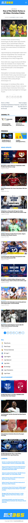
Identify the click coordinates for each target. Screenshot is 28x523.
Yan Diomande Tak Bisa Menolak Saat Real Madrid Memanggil (13, 415)
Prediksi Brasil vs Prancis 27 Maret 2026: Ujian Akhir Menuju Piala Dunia (7, 141)
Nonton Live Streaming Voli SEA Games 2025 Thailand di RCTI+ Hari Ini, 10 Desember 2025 (13, 462)
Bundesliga (7, 366)
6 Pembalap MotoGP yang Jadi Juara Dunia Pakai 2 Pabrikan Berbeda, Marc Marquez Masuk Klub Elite (14, 501)
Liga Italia (6, 363)
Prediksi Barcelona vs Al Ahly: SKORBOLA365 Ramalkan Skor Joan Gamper (12, 395)
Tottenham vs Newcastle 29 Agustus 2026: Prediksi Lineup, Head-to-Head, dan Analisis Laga (13, 211)
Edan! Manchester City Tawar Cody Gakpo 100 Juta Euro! (14, 189)
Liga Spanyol (7, 360)
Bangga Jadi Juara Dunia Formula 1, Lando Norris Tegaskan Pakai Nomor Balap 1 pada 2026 (13, 495)
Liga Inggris (7, 356)
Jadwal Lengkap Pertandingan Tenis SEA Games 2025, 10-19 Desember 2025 (7, 124)
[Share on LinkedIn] (20, 97)
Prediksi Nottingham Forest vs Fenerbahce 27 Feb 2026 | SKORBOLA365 (21, 141)
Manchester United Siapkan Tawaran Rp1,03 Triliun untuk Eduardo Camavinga (12, 325)
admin (21, 17)
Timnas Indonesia (9, 350)
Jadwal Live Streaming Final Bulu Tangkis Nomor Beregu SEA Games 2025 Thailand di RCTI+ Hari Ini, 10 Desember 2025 (21, 124)
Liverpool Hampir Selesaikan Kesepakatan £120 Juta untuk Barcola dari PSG (13, 257)
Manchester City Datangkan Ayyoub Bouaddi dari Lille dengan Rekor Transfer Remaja (13, 302)
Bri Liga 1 (6, 353)
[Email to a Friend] (15, 97)
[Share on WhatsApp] (7, 97)
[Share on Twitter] (12, 97)
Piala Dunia (7, 343)
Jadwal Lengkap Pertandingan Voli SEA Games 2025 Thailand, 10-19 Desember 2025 (13, 473)
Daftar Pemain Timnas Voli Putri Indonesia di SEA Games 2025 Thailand (13, 478)
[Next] (23, 333)
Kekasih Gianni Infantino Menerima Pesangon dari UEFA (12, 434)
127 (20, 332)
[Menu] (26, 2)
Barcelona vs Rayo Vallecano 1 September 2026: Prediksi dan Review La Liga (13, 166)
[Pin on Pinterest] (18, 97)
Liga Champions (8, 370)
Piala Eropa (7, 346)
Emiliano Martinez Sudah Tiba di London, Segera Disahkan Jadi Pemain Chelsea (13, 234)
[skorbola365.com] (7, 2)
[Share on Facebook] (10, 97)
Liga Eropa (7, 373)
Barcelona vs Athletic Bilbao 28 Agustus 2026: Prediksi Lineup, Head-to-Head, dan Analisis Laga (13, 280)
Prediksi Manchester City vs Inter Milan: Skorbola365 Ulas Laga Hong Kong (11, 454)
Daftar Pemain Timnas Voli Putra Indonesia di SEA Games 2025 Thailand (13, 483)
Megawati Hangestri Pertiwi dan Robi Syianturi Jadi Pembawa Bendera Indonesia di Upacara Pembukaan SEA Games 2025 (13, 468)
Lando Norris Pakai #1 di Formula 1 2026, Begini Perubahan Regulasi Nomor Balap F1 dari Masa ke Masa (14, 488)
